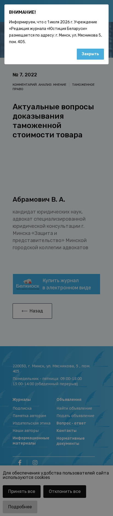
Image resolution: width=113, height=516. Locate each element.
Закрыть (90, 54)
